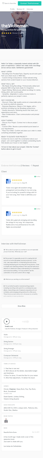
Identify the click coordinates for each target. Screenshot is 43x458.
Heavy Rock (20, 389)
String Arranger (9, 349)
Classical (12, 389)
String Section (8, 342)
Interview (30, 9)
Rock (5, 391)
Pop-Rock (32, 389)
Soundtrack (12, 391)
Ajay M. (24, 183)
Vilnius (3, 36)
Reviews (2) (20, 9)
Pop (26, 389)
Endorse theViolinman (11, 165)
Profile (12, 9)
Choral (6, 389)
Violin (6, 335)
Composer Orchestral (11, 356)
